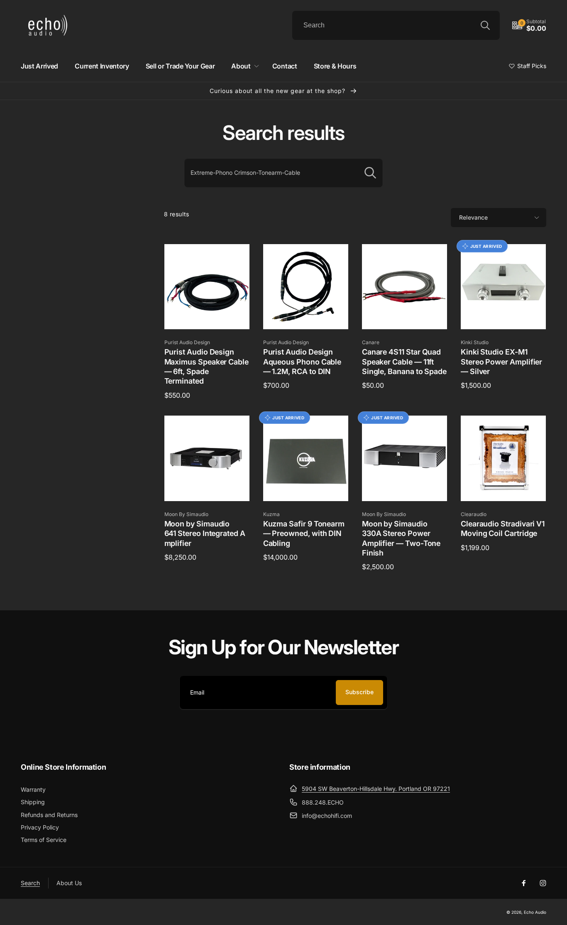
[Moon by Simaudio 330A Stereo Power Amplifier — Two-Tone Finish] (405, 486)
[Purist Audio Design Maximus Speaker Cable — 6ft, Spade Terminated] (207, 314)
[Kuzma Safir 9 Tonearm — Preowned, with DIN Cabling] (306, 486)
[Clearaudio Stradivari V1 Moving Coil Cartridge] (503, 486)
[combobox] (396, 25)
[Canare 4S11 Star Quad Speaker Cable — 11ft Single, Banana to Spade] (405, 314)
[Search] (485, 25)
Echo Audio (535, 912)
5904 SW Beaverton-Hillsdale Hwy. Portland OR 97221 (376, 788)
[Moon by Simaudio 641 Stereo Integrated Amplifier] (207, 486)
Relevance (473, 217)
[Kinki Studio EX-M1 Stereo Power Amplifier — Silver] (503, 314)
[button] (529, 25)
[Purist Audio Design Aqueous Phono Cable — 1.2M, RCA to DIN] (306, 314)
